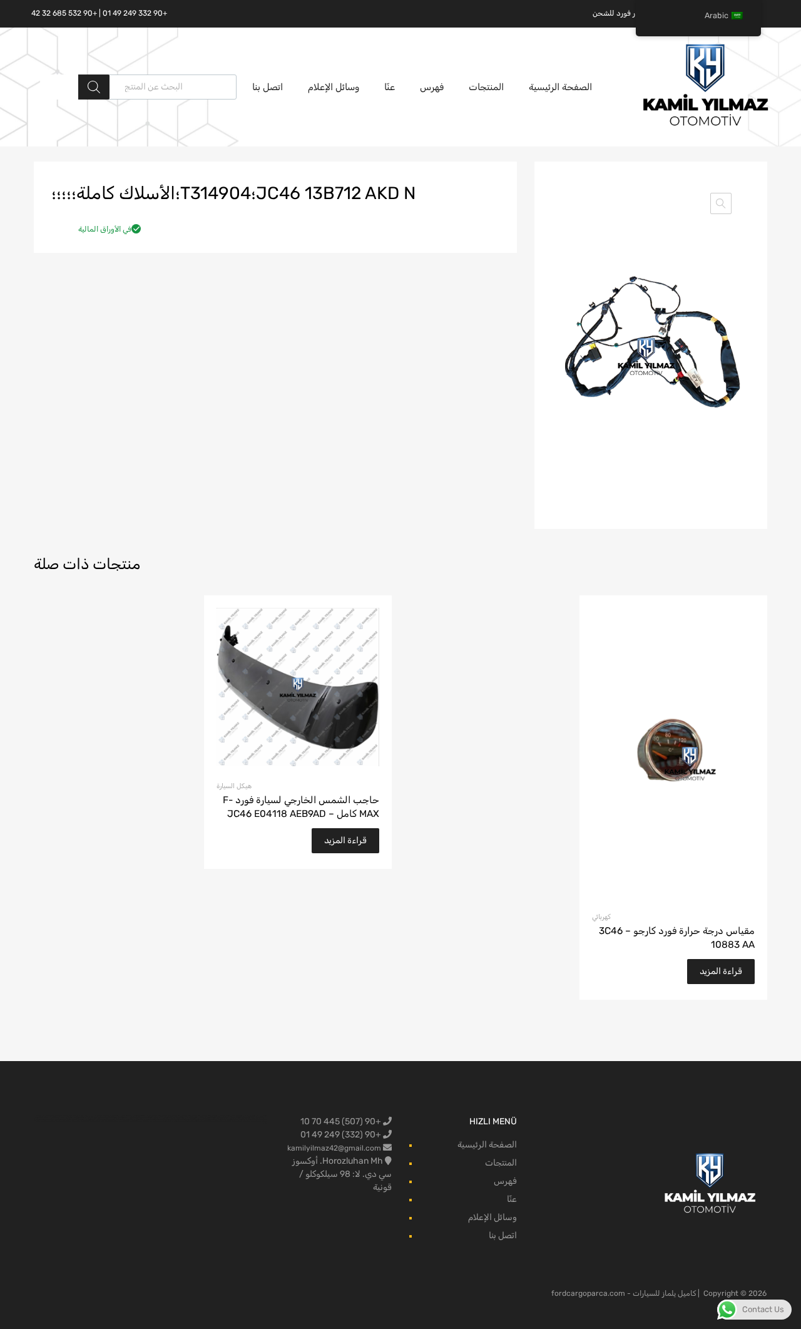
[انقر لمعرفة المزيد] (711, 1184)
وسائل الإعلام (333, 87)
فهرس (432, 87)
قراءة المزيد (721, 971)
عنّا (389, 87)
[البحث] (94, 87)
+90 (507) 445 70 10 (341, 1121)
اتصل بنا (267, 87)
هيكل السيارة (234, 786)
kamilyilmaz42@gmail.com (334, 1148)
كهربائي (601, 917)
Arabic (716, 15)
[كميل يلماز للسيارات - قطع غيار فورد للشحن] (705, 124)
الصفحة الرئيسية (560, 87)
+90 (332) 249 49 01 (341, 1134)
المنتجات (486, 87)
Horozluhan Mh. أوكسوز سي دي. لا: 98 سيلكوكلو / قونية (342, 1174)
